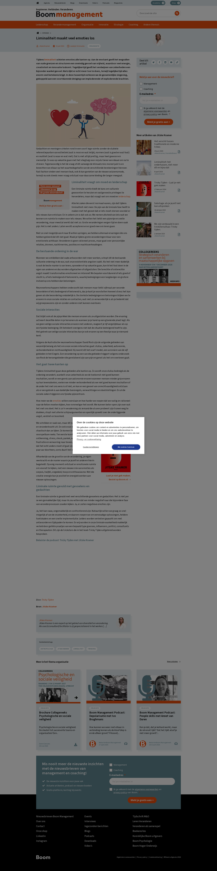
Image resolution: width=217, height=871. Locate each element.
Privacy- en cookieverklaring (89, 439)
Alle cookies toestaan (126, 447)
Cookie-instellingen (91, 447)
